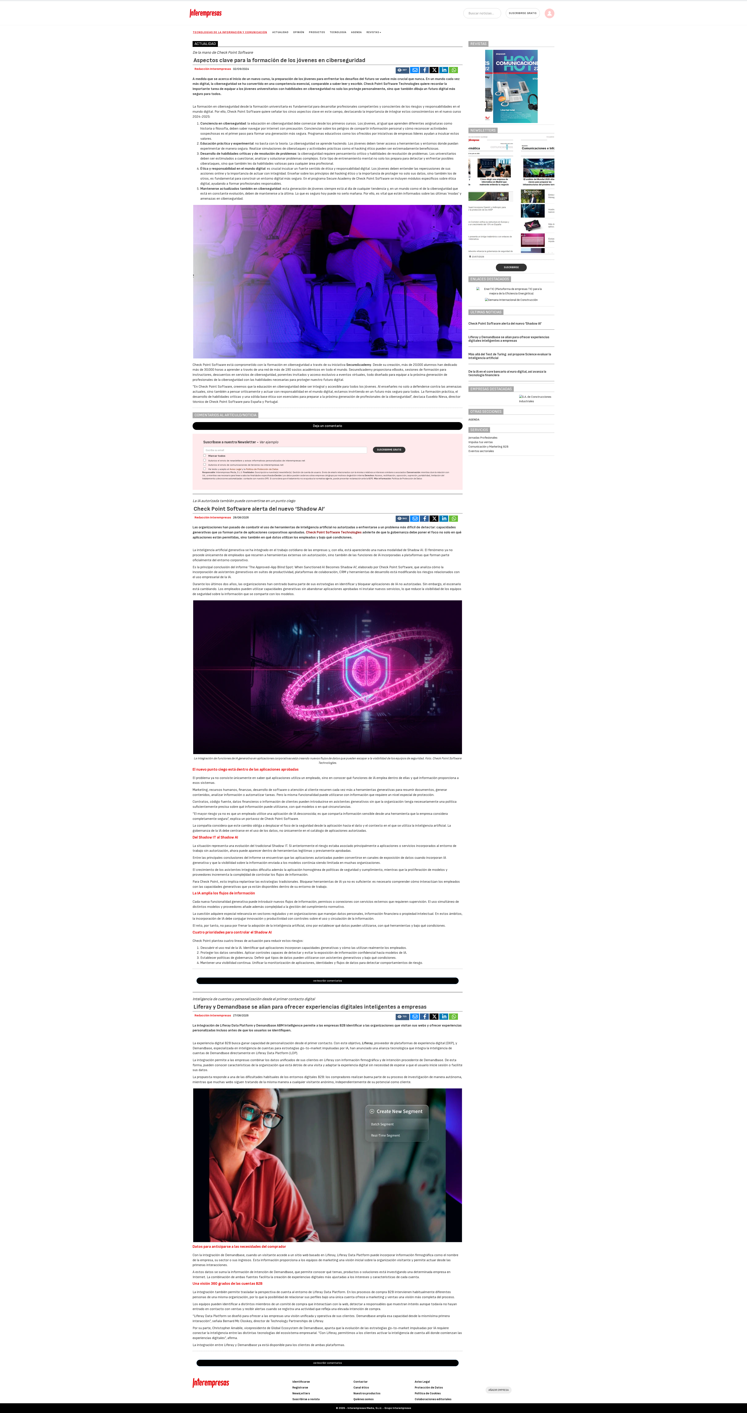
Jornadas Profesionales (482, 438)
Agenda (356, 32)
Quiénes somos (363, 1399)
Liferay (367, 1043)
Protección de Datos (429, 1387)
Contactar (360, 1382)
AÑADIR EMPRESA (498, 1390)
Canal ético (361, 1387)
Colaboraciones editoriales (433, 1399)
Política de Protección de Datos (262, 469)
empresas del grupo (324, 475)
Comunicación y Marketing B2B (488, 447)
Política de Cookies (428, 1393)
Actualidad (280, 32)
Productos (317, 32)
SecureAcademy (358, 365)
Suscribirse (511, 267)
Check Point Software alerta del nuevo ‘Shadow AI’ (505, 324)
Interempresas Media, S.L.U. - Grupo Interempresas (379, 1408)
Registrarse (300, 1387)
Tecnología (338, 32)
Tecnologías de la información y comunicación (230, 32)
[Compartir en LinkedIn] (443, 70)
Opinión (298, 32)
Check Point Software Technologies (334, 532)
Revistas (372, 32)
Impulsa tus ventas (480, 442)
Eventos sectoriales (481, 451)
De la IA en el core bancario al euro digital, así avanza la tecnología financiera (507, 373)
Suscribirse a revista (306, 1399)
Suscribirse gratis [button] (523, 13)
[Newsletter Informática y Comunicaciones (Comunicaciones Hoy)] (511, 194)
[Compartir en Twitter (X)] (434, 70)
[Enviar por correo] (414, 70)
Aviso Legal (235, 469)
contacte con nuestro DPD (256, 478)
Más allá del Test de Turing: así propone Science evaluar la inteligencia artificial (509, 356)
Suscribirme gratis (389, 449)
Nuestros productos (366, 1393)
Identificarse (301, 1382)
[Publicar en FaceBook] (424, 70)
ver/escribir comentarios (327, 980)
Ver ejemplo (268, 442)
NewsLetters (301, 1393)
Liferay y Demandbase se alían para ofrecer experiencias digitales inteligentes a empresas (508, 339)
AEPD (370, 478)
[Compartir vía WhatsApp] (453, 70)
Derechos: (370, 475)
